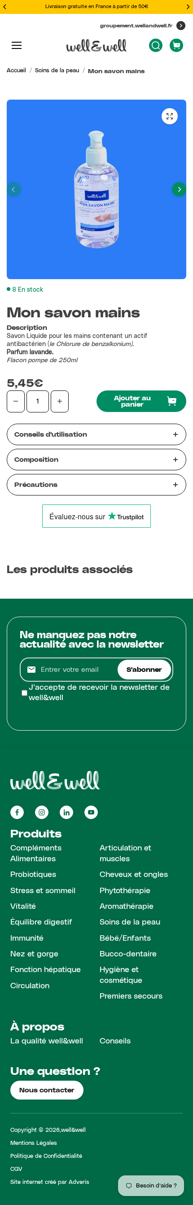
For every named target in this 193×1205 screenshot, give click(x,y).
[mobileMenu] (16, 45)
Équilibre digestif (41, 922)
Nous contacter (47, 1090)
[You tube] (91, 812)
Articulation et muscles (125, 853)
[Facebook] (17, 812)
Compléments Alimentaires (35, 853)
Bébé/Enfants (125, 938)
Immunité (27, 938)
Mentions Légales (33, 1143)
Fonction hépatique (45, 970)
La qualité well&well (46, 1041)
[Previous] (5, 7)
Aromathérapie (127, 907)
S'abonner (144, 669)
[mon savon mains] (170, 116)
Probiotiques (33, 875)
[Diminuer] (16, 401)
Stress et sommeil (42, 891)
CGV (16, 1169)
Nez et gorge (34, 954)
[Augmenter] (60, 401)
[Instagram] (41, 812)
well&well (73, 1130)
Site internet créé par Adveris (49, 1182)
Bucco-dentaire (128, 954)
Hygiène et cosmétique (121, 975)
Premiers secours (131, 996)
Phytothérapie (125, 891)
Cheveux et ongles (134, 875)
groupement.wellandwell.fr (136, 25)
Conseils (115, 1041)
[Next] (187, 7)
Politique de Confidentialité (46, 1156)
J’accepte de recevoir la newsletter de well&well (99, 693)
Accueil (16, 71)
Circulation (29, 986)
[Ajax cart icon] (176, 45)
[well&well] (96, 45)
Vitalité (23, 907)
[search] (155, 45)
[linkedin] (66, 812)
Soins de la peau (57, 71)
